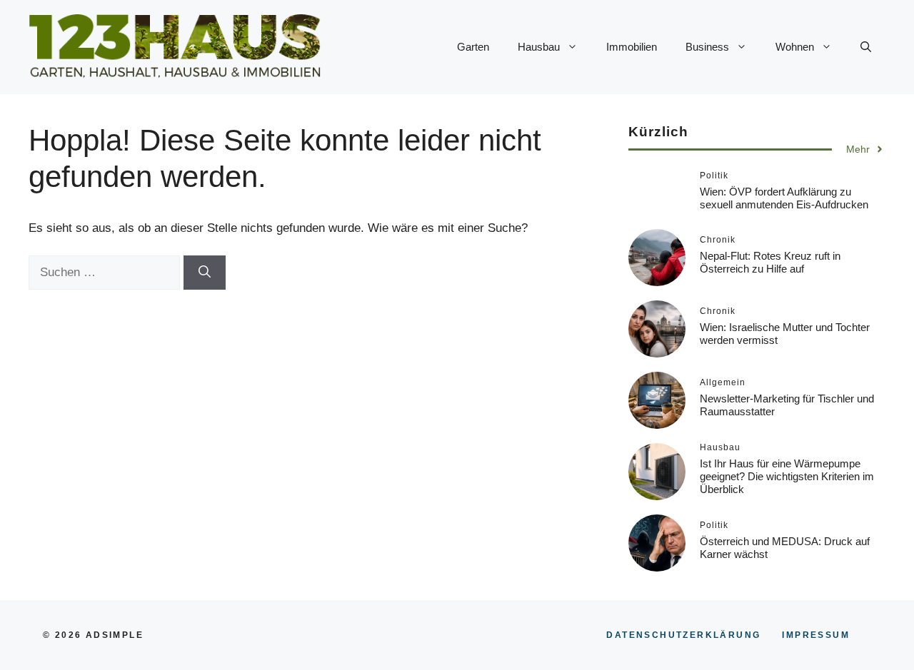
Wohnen (794, 47)
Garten (473, 47)
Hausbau (539, 47)
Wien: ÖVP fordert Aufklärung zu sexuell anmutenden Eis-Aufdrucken (784, 198)
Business (707, 47)
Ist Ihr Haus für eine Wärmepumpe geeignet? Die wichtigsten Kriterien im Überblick (787, 476)
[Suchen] (205, 272)
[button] (865, 47)
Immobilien (631, 47)
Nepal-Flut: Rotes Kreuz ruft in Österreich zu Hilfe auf (770, 262)
